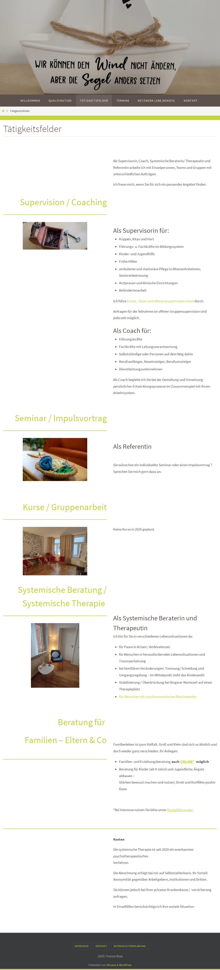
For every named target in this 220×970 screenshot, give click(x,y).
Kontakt (101, 946)
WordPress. (125, 965)
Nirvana (111, 965)
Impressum (82, 946)
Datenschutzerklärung (129, 946)
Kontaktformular (180, 809)
